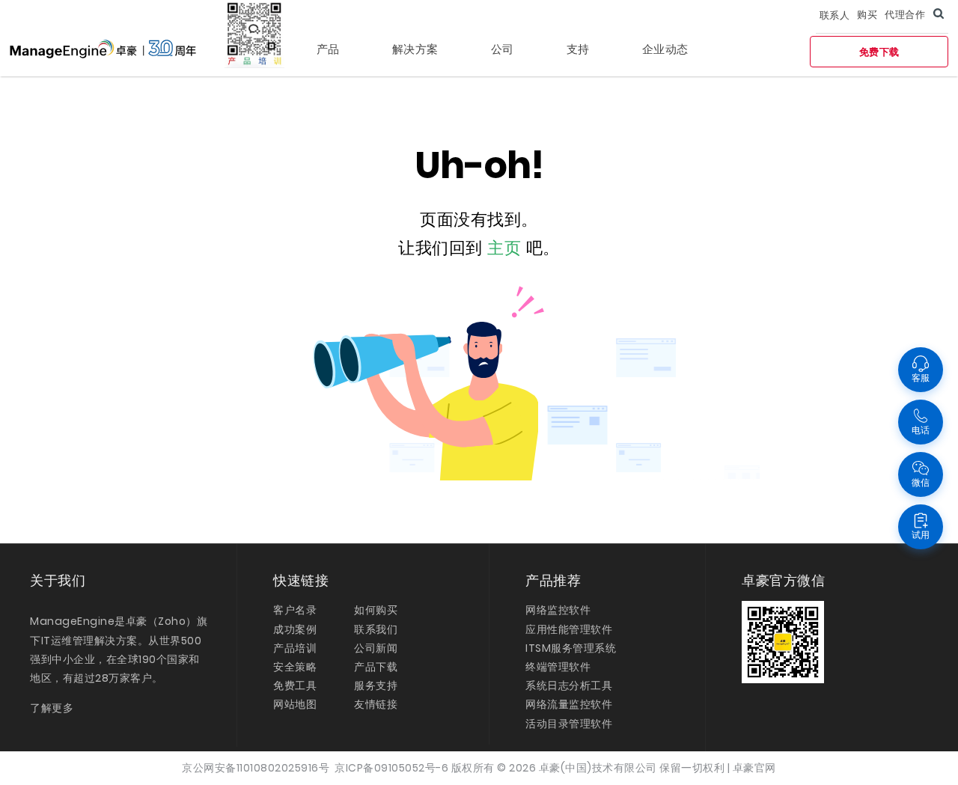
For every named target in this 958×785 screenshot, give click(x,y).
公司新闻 (375, 648)
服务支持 (375, 685)
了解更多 (51, 707)
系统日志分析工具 (568, 685)
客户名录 (295, 609)
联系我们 (375, 629)
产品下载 (375, 666)
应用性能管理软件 (568, 629)
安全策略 (295, 666)
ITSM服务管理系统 (570, 648)
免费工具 (295, 685)
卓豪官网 (754, 767)
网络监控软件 (558, 609)
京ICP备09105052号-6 (391, 767)
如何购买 (375, 609)
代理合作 (905, 14)
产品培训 (295, 648)
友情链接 (375, 704)
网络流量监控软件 (568, 704)
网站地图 (295, 704)
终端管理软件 (558, 666)
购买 (867, 14)
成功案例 (295, 629)
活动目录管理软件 (568, 723)
